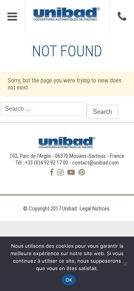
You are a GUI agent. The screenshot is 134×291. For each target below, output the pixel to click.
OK (69, 280)
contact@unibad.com (95, 162)
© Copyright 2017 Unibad (50, 208)
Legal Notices (94, 208)
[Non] (124, 263)
